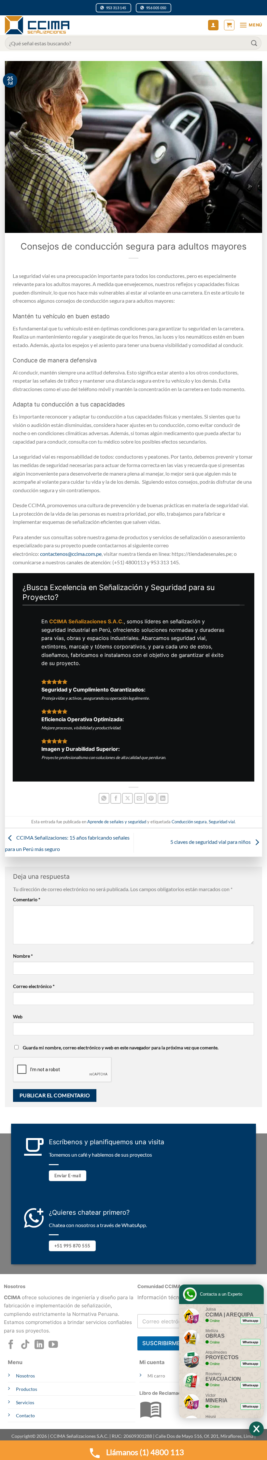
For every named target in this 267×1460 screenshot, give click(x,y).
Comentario (26, 899)
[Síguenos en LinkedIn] (39, 1345)
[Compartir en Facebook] (115, 798)
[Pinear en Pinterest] (151, 798)
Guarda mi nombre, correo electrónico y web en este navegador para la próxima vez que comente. (120, 1047)
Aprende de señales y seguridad (116, 821)
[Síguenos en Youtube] (53, 1345)
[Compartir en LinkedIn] (163, 798)
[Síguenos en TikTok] (25, 1345)
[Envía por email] (139, 798)
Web (17, 1016)
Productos (26, 1389)
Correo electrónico (34, 986)
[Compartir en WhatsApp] (104, 798)
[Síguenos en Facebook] (11, 1345)
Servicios (25, 1402)
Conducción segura (189, 821)
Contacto (25, 1415)
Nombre (23, 956)
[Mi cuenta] (213, 25)
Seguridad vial (222, 821)
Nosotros (25, 1375)
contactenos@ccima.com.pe (71, 554)
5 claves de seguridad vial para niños (211, 842)
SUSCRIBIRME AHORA (172, 1343)
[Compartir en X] (127, 798)
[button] (229, 25)
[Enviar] (254, 43)
